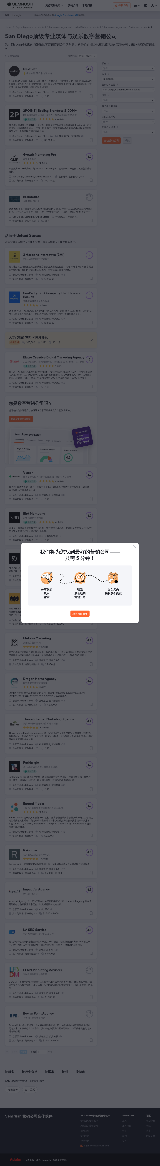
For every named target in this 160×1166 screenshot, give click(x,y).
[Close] (135, 546)
